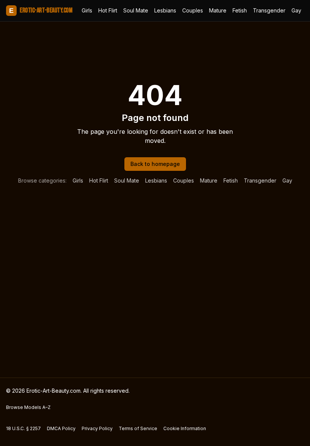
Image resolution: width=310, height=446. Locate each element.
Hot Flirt (107, 10)
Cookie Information (184, 428)
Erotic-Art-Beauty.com (40, 10)
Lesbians (165, 10)
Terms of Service (138, 428)
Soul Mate (135, 10)
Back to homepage (155, 164)
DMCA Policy (61, 428)
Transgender (269, 10)
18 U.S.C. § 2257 (23, 428)
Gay (296, 10)
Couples (192, 10)
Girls (87, 10)
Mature (217, 10)
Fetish (239, 10)
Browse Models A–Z (28, 407)
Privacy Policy (97, 428)
